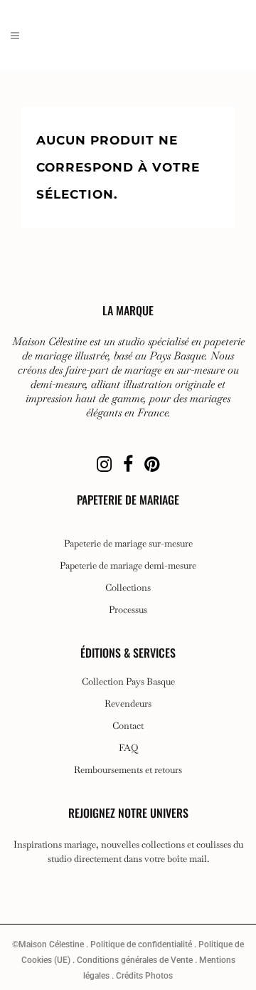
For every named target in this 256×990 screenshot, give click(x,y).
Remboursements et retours (128, 770)
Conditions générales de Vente (135, 960)
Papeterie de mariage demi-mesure (128, 566)
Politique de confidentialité (141, 944)
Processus (128, 610)
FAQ (128, 748)
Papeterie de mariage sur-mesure (128, 544)
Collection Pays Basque (128, 682)
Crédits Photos (144, 976)
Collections (128, 588)
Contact (128, 726)
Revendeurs (128, 704)
